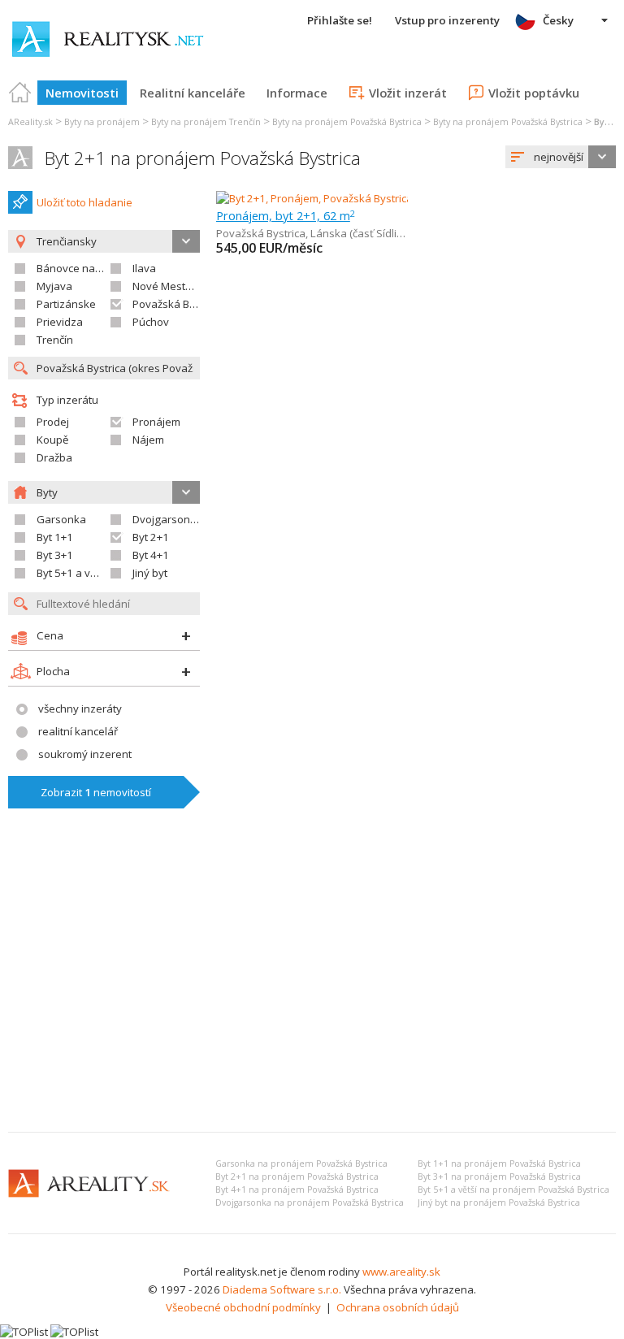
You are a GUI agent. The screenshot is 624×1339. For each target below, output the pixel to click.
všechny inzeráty (80, 708)
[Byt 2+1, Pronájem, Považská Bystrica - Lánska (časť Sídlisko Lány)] (379, 198)
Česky (558, 20)
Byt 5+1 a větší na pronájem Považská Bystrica (513, 1189)
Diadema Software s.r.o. (282, 1289)
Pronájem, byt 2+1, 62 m (285, 215)
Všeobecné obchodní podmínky (243, 1307)
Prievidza (60, 321)
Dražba (54, 457)
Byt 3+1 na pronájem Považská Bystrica (499, 1176)
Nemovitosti (82, 92)
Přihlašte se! (339, 20)
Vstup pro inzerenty (447, 20)
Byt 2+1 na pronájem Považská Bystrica (203, 158)
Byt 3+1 (55, 555)
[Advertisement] (312, 998)
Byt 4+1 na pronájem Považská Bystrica (297, 1189)
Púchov (150, 321)
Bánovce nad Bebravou (95, 268)
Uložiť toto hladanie (84, 202)
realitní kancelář (78, 731)
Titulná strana (20, 92)
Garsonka (61, 519)
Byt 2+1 (150, 537)
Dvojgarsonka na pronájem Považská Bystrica (309, 1202)
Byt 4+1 (150, 555)
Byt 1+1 (55, 537)
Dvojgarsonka (167, 519)
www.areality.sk (401, 1271)
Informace (296, 92)
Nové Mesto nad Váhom (191, 286)
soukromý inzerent (85, 754)
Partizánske (66, 304)
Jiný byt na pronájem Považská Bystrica (499, 1202)
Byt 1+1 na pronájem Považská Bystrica (499, 1163)
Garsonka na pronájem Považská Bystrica (301, 1163)
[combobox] (560, 156)
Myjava (54, 286)
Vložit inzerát (408, 92)
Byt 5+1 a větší (71, 573)
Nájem (148, 439)
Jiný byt (149, 573)
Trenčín (55, 339)
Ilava (144, 268)
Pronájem (156, 421)
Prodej (53, 421)
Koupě (52, 439)
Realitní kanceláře (192, 92)
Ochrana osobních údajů (397, 1307)
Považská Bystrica (177, 304)
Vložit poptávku (533, 92)
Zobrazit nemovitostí (96, 792)
